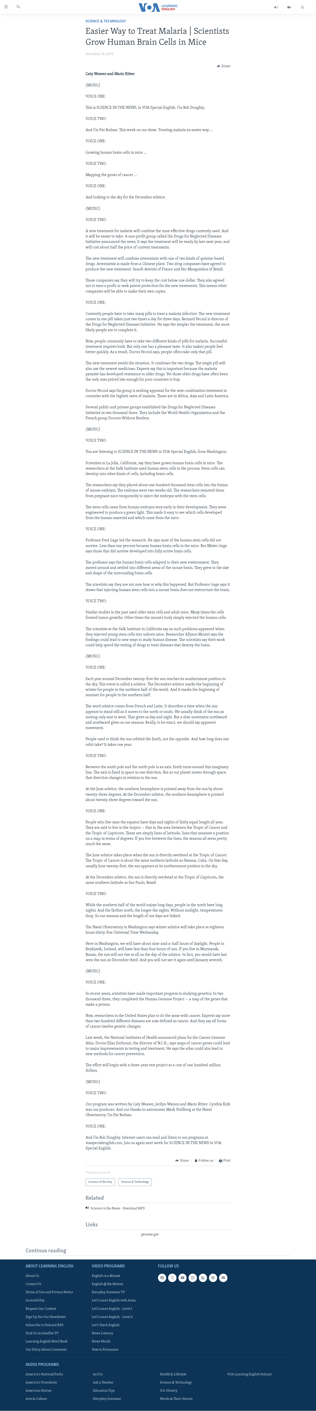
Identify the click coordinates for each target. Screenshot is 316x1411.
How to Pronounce (105, 1349)
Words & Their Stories (176, 1399)
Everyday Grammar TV (108, 1292)
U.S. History (168, 1391)
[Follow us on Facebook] (162, 1278)
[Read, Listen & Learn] (302, 7)
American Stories (38, 1391)
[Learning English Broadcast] (276, 7)
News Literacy (102, 1333)
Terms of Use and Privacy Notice (49, 1292)
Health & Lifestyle (173, 1374)
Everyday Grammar (107, 1399)
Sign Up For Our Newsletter (46, 1317)
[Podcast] (213, 1278)
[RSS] (203, 1278)
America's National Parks (44, 1374)
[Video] (289, 7)
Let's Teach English (106, 1325)
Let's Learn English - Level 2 (112, 1317)
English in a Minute (106, 1276)
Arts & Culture (36, 1399)
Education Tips (104, 1391)
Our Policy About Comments (46, 1349)
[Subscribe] (223, 1278)
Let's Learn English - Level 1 (112, 1309)
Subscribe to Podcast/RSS (44, 1325)
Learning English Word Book (46, 1341)
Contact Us (33, 1284)
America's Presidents (41, 1382)
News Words (101, 1341)
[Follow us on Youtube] (182, 1278)
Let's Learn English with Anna (114, 1300)
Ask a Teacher (103, 1382)
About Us (32, 1276)
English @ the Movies (107, 1284)
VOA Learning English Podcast (249, 1374)
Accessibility (35, 1300)
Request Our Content (41, 1309)
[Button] (223, 66)
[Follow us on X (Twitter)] (172, 1278)
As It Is (98, 1374)
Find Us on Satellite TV (42, 1333)
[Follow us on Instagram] (193, 1278)
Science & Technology (106, 21)
